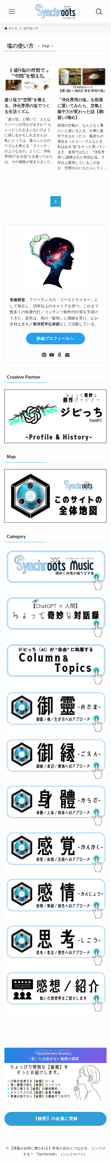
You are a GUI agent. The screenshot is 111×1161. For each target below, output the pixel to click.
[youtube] (52, 355)
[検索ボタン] (99, 12)
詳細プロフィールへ (55, 338)
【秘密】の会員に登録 (55, 1118)
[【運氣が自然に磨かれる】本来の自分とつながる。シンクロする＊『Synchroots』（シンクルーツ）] (55, 12)
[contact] (67, 355)
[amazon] (59, 355)
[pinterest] (44, 355)
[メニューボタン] (12, 12)
